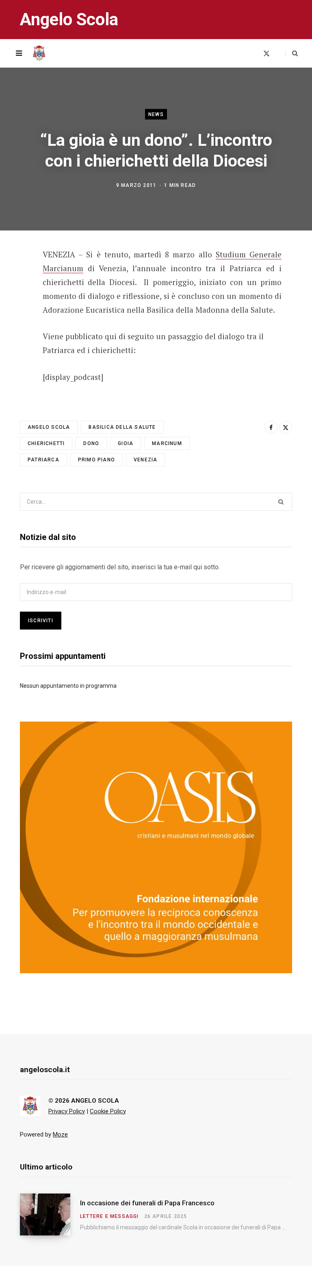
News (156, 114)
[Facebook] (14, 277)
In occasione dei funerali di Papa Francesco (147, 1203)
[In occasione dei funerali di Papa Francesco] (50, 1214)
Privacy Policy (66, 1111)
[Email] (14, 320)
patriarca (43, 460)
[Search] (291, 53)
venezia (145, 460)
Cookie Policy (108, 1111)
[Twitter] (14, 299)
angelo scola (49, 427)
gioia (125, 443)
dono (91, 443)
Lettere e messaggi (109, 1216)
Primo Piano (96, 460)
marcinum (167, 443)
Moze (60, 1134)
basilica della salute (122, 427)
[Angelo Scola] (39, 53)
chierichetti (46, 443)
